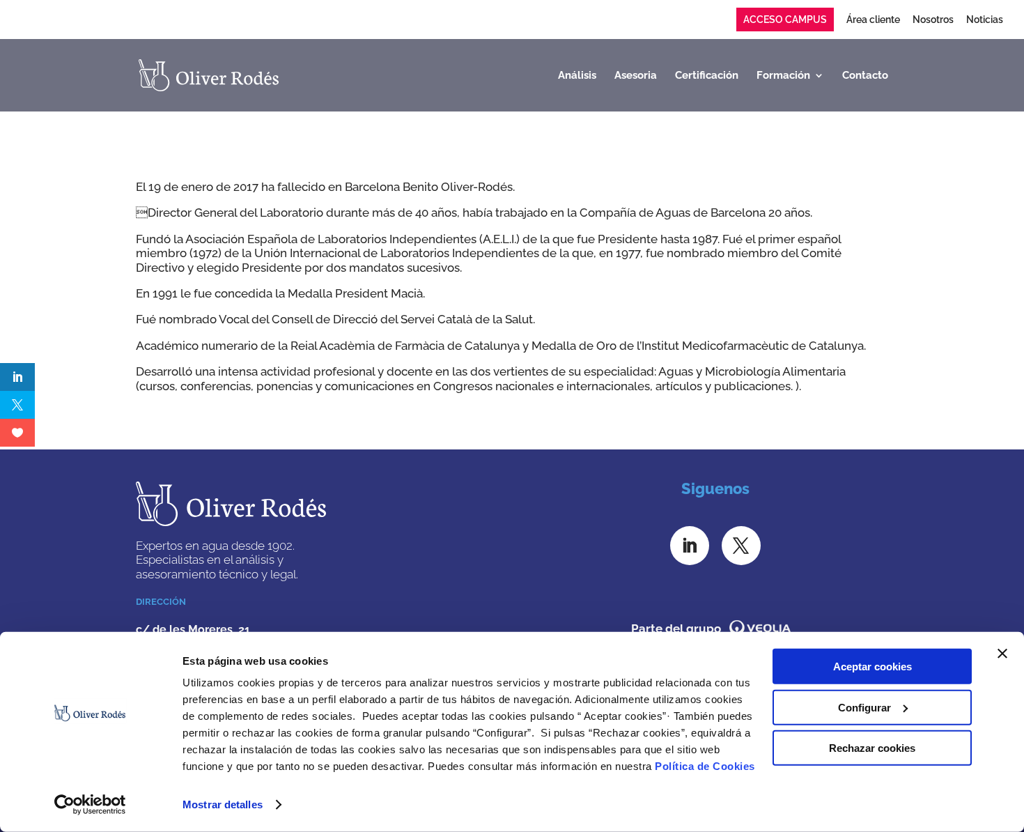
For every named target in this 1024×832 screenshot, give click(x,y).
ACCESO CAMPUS (785, 19)
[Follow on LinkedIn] (689, 545)
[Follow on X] (741, 545)
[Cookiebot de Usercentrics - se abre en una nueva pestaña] (90, 804)
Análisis (577, 76)
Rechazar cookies (872, 748)
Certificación (706, 76)
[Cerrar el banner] (1002, 653)
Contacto (865, 76)
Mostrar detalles (223, 804)
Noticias (984, 20)
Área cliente (873, 20)
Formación (783, 76)
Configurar (864, 707)
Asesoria (635, 76)
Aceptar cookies (872, 666)
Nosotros (933, 20)
